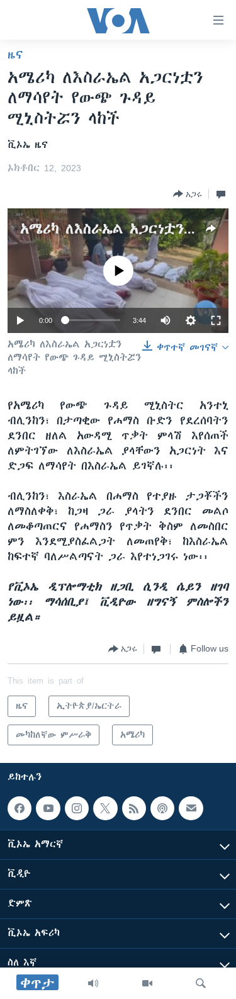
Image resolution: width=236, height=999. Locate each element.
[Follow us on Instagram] (77, 808)
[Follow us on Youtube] (48, 808)
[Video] (147, 983)
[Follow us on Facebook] (19, 808)
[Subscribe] (191, 808)
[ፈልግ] (201, 983)
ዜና (15, 54)
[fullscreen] (215, 320)
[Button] (187, 193)
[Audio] (93, 983)
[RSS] (134, 808)
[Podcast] (162, 808)
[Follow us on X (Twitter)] (105, 808)
